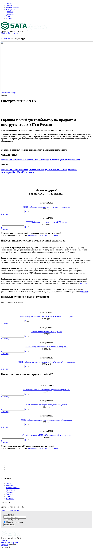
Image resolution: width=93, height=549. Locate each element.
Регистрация (13, 33)
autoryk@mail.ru (51, 235)
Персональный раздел (10, 510)
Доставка (84, 292)
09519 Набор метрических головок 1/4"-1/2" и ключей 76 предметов (46, 362)
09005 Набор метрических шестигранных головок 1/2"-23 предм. (47, 316)
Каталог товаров (12, 488)
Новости (9, 485)
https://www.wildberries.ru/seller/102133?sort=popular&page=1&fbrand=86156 (40, 159)
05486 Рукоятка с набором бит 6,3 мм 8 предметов (46, 405)
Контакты (10, 499)
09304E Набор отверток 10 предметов (46, 332)
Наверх (4, 540)
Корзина (4, 545)
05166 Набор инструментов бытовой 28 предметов (47, 347)
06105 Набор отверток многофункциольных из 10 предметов (46, 420)
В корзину (5, 214)
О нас (8, 496)
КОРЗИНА (6, 38)
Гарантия (9, 494)
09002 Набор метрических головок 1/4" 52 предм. (46, 222)
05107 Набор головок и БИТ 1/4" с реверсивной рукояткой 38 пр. (46, 435)
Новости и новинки (14, 522)
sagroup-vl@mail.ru (35, 235)
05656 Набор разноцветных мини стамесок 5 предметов (46, 207)
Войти (4, 33)
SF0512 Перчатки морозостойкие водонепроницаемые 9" (46, 390)
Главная (9, 483)
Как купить (83, 283)
